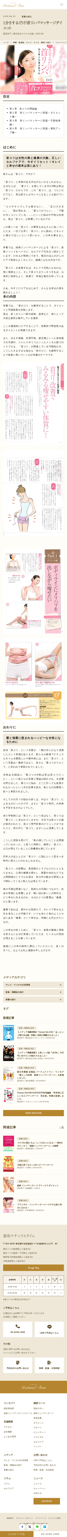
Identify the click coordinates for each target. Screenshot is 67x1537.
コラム (7, 1478)
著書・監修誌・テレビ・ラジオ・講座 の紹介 (32, 42)
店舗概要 (8, 1421)
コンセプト (9, 1403)
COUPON (47, 1501)
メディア (8, 1454)
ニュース (38, 1478)
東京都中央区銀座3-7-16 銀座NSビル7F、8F (36, 1243)
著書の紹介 (27, 16)
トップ (6, 42)
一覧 (61, 1127)
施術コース (39, 1403)
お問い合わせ (41, 1454)
